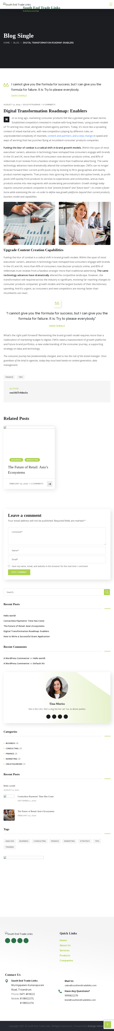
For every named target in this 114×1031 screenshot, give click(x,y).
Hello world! (10, 615)
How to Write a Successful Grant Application (27, 636)
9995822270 (71, 995)
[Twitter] (19, 940)
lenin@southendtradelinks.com (80, 999)
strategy (85, 841)
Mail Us (69, 981)
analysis (9, 841)
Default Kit (39, 663)
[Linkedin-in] (26, 940)
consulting (12, 748)
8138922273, (27, 998)
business (16, 460)
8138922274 (26, 1003)
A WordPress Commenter (16, 658)
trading (9, 847)
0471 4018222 (27, 994)
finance (9, 377)
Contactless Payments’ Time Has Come (24, 620)
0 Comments (49, 104)
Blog (16, 43)
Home (7, 43)
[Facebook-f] (7, 940)
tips (21, 377)
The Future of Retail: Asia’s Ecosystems (28, 469)
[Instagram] (13, 940)
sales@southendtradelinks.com (80, 985)
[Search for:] (57, 592)
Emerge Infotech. (96, 1025)
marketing (32, 460)
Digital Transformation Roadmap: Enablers (26, 631)
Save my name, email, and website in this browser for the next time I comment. (50, 566)
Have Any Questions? (77, 991)
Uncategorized (14, 764)
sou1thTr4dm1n (31, 104)
